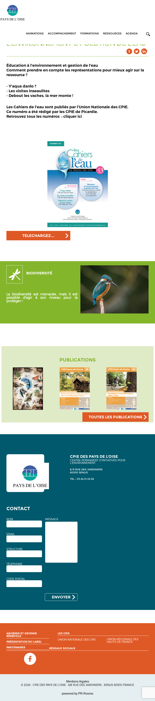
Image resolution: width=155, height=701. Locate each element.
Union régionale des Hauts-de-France (122, 640)
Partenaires (15, 647)
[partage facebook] (129, 51)
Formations (89, 33)
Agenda (132, 33)
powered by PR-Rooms (77, 693)
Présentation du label (24, 641)
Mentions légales (77, 681)
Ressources (112, 33)
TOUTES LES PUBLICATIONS (115, 417)
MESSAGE (51, 519)
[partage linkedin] (144, 51)
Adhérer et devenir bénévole (21, 634)
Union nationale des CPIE (77, 639)
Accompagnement (62, 33)
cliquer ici (72, 116)
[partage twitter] (137, 51)
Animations (35, 33)
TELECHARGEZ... (38, 235)
